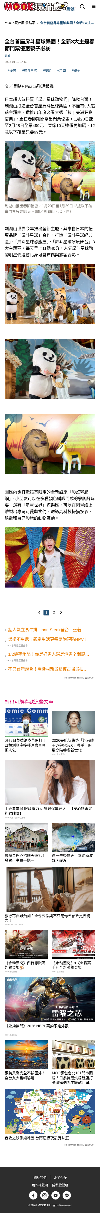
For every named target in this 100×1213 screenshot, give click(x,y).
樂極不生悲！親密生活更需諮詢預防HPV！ (48, 639)
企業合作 (60, 1178)
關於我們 (40, 1178)
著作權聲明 (40, 1185)
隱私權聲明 (60, 1185)
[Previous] (39, 612)
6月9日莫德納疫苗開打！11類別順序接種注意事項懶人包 (25, 745)
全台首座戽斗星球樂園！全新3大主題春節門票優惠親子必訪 (67, 23)
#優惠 (12, 70)
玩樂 (7, 56)
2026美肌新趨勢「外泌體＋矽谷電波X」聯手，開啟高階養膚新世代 (73, 745)
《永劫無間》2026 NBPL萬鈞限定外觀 (37, 1026)
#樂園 (61, 70)
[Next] (60, 612)
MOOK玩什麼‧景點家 (20, 23)
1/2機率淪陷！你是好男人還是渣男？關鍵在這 (48, 654)
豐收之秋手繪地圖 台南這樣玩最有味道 (37, 1138)
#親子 (76, 70)
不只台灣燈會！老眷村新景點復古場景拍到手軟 (48, 669)
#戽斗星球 (29, 70)
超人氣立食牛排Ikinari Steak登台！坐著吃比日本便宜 (47, 630)
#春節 (47, 70)
